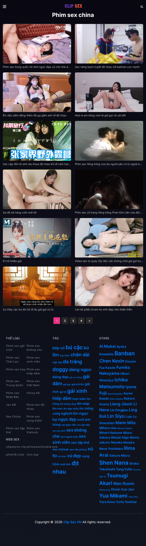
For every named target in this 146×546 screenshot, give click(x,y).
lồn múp (83, 404)
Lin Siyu (116, 416)
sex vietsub (60, 449)
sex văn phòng (78, 449)
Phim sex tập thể (15, 430)
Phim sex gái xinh (15, 347)
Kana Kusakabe (115, 394)
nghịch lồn (69, 413)
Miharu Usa (108, 428)
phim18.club (15, 454)
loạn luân (79, 399)
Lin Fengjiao (119, 410)
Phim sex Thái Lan (12, 359)
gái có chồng (75, 377)
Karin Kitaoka (116, 399)
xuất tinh (65, 464)
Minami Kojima (124, 428)
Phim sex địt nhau (36, 406)
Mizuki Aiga (120, 437)
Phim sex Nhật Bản (12, 394)
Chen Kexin (111, 361)
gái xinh (77, 391)
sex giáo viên (68, 424)
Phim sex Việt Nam (33, 383)
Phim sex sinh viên (33, 359)
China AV (33, 392)
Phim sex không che (34, 347)
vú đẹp (74, 455)
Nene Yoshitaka (111, 449)
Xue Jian (127, 489)
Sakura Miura (119, 455)
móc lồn (78, 408)
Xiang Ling (104, 490)
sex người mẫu (69, 436)
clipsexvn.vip (16, 446)
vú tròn (62, 456)
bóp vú (58, 348)
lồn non (57, 408)
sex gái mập (83, 425)
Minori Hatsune (110, 433)
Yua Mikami (113, 496)
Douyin (130, 361)
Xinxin (115, 489)
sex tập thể (80, 442)
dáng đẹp (60, 377)
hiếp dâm (61, 398)
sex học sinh (58, 430)
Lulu (129, 416)
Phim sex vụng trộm (34, 418)
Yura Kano (107, 502)
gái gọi (67, 384)
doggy (60, 369)
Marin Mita (125, 422)
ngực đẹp (67, 419)
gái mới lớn (77, 384)
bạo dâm (65, 355)
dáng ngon (80, 369)
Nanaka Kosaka (123, 442)
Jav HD (11, 404)
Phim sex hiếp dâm (33, 371)
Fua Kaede (107, 368)
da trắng (72, 361)
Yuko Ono (133, 497)
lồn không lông (68, 403)
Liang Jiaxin (121, 404)
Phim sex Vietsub (33, 430)
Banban (124, 353)
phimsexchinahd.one (37, 446)
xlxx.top (33, 454)
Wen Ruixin (123, 483)
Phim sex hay (15, 369)
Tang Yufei (124, 469)
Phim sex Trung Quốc (14, 383)
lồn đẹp (67, 408)
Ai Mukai (107, 346)
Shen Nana (113, 462)
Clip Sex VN (72, 522)
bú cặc (74, 347)
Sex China (13, 416)
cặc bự (57, 362)
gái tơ (63, 391)
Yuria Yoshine (126, 502)
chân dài (80, 354)
